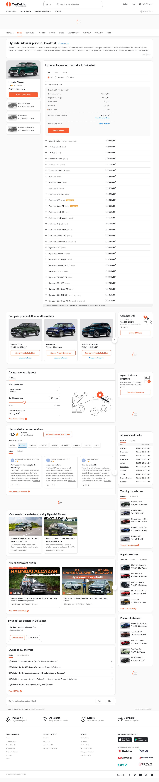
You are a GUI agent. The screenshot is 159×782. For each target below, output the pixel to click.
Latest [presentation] (133, 560)
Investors (9, 755)
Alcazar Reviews (21, 491)
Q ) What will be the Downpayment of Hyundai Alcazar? (30, 685)
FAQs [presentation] (11, 655)
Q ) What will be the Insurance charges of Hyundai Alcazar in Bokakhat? (37, 673)
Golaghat (123, 448)
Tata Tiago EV (136, 649)
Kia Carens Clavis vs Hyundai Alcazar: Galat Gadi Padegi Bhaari (86, 599)
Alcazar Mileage (18, 419)
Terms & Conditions (12, 745)
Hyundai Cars (132, 545)
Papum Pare (124, 467)
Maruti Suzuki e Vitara (139, 623)
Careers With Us (11, 741)
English (125, 4)
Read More (146, 54)
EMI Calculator (104, 124)
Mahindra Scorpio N (90, 344)
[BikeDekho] (125, 751)
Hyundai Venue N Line (139, 519)
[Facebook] (129, 775)
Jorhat (122, 463)
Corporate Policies (11, 752)
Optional (51, 110)
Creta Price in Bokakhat (25, 353)
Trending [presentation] (123, 560)
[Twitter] (135, 775)
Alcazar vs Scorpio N (96, 358)
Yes (99, 701)
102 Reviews (17, 85)
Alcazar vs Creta (25, 358)
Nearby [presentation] (123, 440)
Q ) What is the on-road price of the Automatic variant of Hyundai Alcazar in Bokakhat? (43, 679)
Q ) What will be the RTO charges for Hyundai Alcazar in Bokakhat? (35, 667)
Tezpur (122, 474)
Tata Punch (135, 599)
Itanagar (123, 456)
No (109, 701)
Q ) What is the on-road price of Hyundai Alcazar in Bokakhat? (33, 661)
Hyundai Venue (136, 510)
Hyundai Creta (16, 344)
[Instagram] (146, 775)
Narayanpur (124, 452)
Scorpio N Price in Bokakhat (96, 353)
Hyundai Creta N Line (139, 527)
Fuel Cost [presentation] (12, 378)
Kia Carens (50, 344)
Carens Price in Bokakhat (60, 353)
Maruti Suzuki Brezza (138, 591)
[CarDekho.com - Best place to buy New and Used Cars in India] (16, 4)
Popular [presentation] (133, 440)
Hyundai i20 (135, 536)
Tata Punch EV (136, 632)
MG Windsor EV (137, 658)
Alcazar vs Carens (60, 358)
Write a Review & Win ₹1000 (58, 434)
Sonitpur (123, 470)
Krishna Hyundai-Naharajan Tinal (23, 627)
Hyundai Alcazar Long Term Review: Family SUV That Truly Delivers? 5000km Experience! (34, 599)
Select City (147, 11)
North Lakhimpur (126, 478)
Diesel (56, 72)
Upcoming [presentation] (134, 496)
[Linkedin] (152, 775)
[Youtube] (140, 775)
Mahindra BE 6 (136, 574)
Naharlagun (124, 459)
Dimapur (123, 482)
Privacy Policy (10, 748)
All (49, 72)
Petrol (65, 72)
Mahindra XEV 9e (137, 640)
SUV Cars (130, 608)
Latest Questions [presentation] (23, 655)
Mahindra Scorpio (137, 582)
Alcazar (10, 33)
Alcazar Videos (20, 611)
